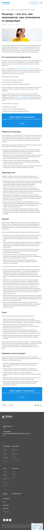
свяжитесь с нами (6, 422)
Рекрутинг (11, 405)
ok (34, 528)
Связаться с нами (34, 2)
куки (38, 525)
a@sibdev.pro (7, 426)
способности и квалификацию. (21, 97)
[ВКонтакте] (4, 520)
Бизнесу (4, 405)
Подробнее (22, 123)
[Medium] (10, 520)
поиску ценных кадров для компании (25, 68)
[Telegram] (7, 520)
